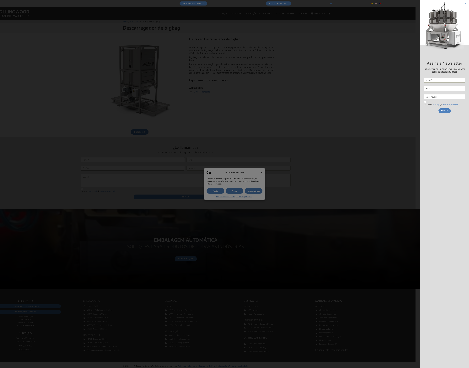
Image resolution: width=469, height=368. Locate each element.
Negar (234, 191)
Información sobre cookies (225, 197)
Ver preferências (253, 191)
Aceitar (215, 191)
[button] (261, 172)
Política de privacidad (244, 197)
